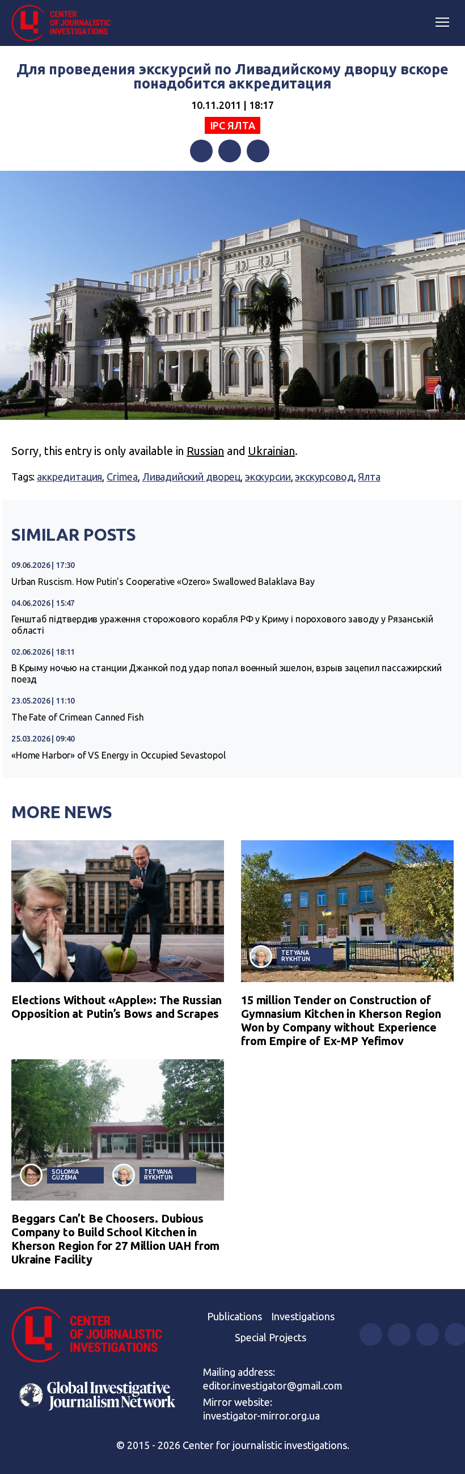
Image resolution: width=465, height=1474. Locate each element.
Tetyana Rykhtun (295, 955)
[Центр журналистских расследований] (65, 23)
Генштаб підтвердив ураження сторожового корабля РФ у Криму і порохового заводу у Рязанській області (222, 624)
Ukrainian (271, 450)
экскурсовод (324, 476)
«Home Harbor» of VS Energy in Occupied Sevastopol (118, 755)
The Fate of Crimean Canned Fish (77, 717)
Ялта (369, 476)
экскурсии (268, 476)
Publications (234, 1316)
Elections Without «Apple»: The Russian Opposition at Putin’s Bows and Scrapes (116, 1006)
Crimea (122, 476)
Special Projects (270, 1337)
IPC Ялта (232, 125)
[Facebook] (201, 151)
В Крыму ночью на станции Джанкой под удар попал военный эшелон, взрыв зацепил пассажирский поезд (226, 673)
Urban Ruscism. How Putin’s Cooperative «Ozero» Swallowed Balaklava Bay (163, 581)
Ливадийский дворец (191, 476)
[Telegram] (258, 151)
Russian (205, 450)
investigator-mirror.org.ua (261, 1415)
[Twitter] (229, 151)
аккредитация (69, 476)
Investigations (303, 1316)
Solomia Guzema (65, 1174)
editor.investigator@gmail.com (273, 1385)
